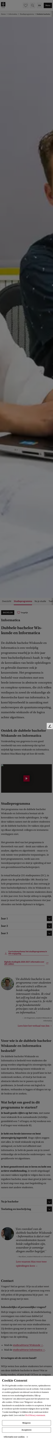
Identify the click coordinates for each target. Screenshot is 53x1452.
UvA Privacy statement (35, 1415)
